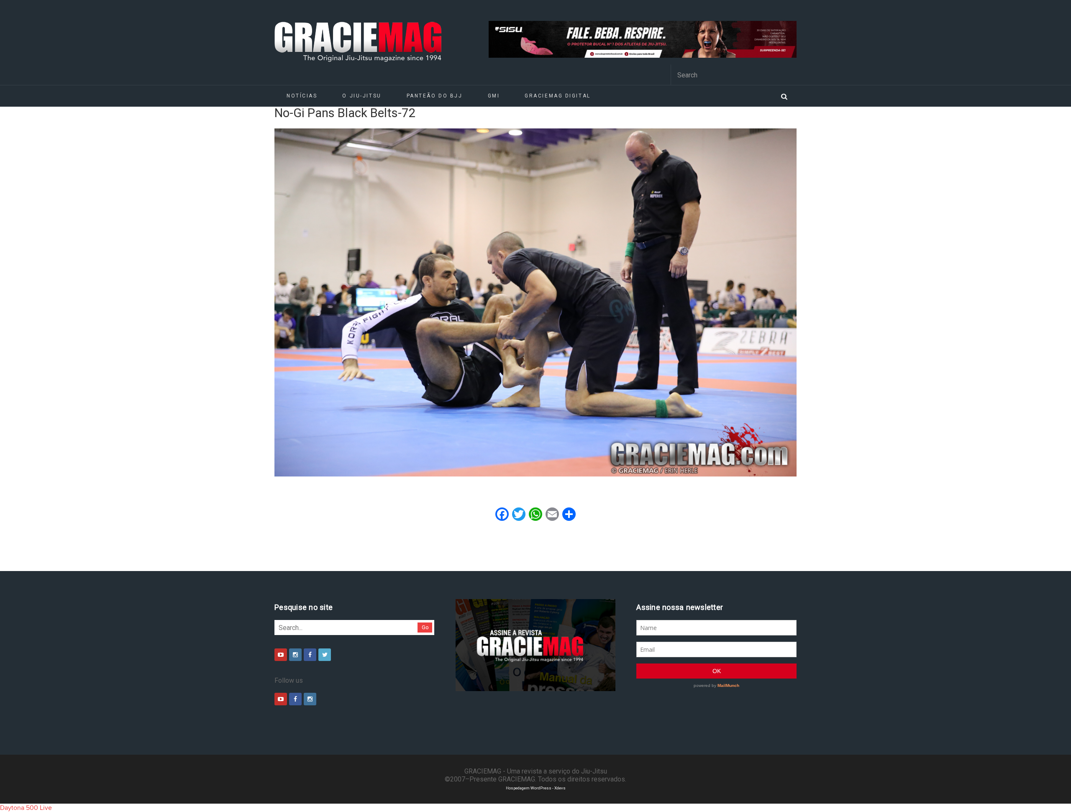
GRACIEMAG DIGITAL (558, 96)
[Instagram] (295, 654)
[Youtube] (280, 654)
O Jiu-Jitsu (361, 96)
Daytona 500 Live (26, 808)
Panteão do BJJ (435, 96)
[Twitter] (324, 654)
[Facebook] (310, 654)
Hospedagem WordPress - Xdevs (536, 788)
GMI (494, 96)
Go (425, 627)
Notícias (302, 96)
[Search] (784, 95)
